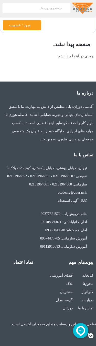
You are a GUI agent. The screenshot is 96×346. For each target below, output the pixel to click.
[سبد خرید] (47, 26)
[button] (89, 25)
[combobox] (36, 8)
